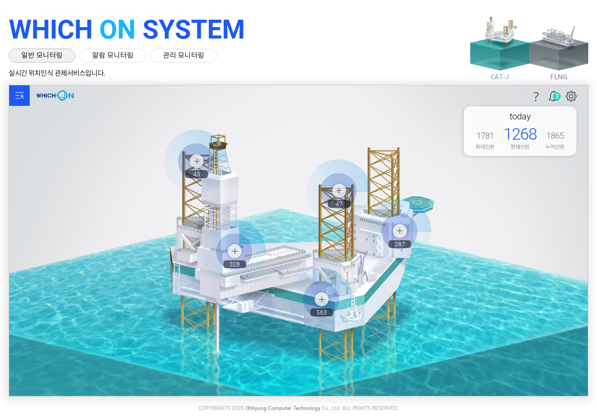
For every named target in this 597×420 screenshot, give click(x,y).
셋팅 (571, 96)
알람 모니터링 (112, 56)
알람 (552, 94)
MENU (19, 95)
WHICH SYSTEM (127, 29)
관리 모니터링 (183, 56)
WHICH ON (59, 95)
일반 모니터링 (41, 56)
